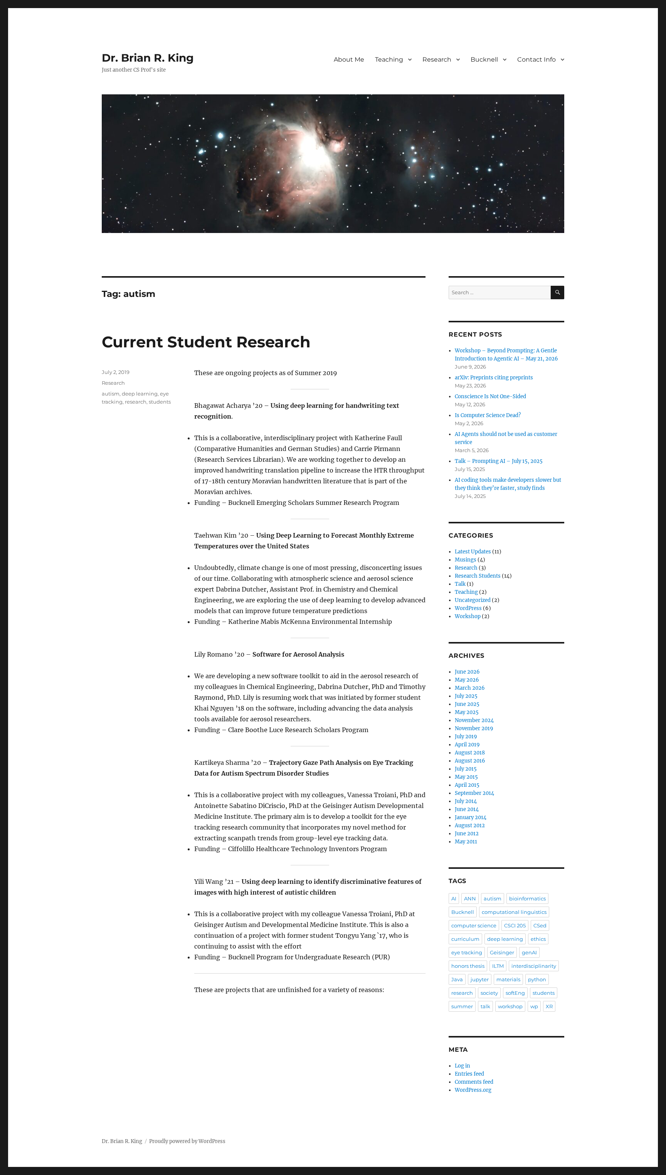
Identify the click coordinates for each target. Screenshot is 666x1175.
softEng (515, 993)
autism (110, 394)
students (160, 402)
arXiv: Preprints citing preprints (494, 377)
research (135, 402)
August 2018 (470, 752)
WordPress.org (473, 1090)
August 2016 (470, 761)
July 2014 (466, 801)
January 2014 (470, 817)
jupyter (480, 979)
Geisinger (502, 952)
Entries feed (469, 1074)
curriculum (465, 939)
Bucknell (484, 59)
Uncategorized (473, 600)
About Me (349, 59)
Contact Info (536, 59)
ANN (470, 898)
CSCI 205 (515, 925)
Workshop (468, 616)
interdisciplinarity (533, 966)
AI (453, 898)
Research (436, 59)
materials (508, 979)
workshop (510, 1006)
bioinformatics (527, 898)
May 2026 (467, 680)
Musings (465, 559)
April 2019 (467, 744)
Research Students (478, 576)
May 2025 (467, 712)
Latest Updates (473, 551)
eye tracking (466, 952)
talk (485, 1006)
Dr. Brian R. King (148, 57)
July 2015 (466, 769)
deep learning (140, 394)
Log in (462, 1066)
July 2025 (466, 696)
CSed (540, 925)
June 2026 (467, 672)
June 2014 (467, 809)
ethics (538, 939)
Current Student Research (206, 341)
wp (534, 1006)
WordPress (468, 608)
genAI (529, 952)
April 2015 (467, 785)
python (537, 979)
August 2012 (470, 825)
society (489, 993)
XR (549, 1006)
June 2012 (467, 833)
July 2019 (466, 736)
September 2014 (474, 793)
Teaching (389, 59)
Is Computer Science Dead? (488, 415)
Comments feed (474, 1082)
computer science (473, 925)
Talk (460, 584)
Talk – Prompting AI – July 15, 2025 (499, 461)
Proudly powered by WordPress (187, 1141)
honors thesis (467, 966)
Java (457, 979)
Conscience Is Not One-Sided (490, 396)
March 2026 (470, 688)
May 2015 (466, 777)
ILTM (498, 966)
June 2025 (467, 704)
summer (462, 1006)
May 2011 (466, 841)
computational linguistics (514, 912)
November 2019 (474, 728)
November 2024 (474, 720)
